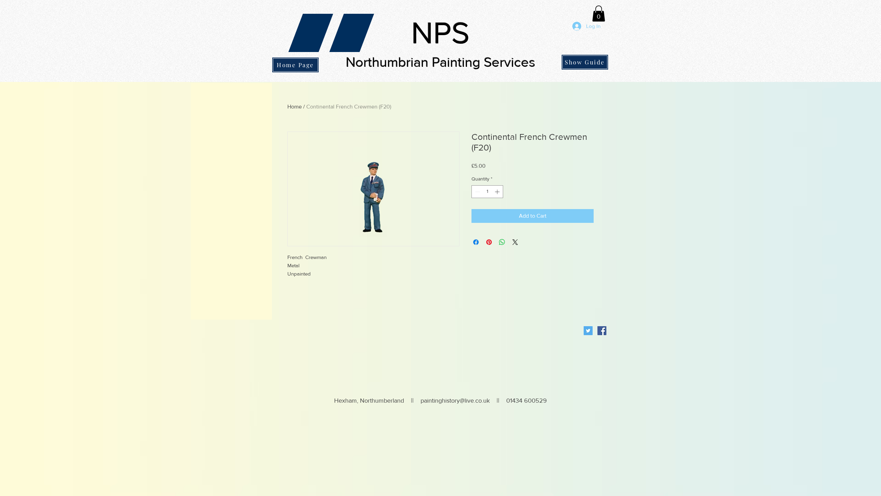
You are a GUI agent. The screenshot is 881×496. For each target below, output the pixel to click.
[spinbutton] (487, 192)
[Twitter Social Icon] (588, 330)
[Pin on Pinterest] (489, 242)
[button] (598, 14)
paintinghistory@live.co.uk (455, 400)
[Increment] (497, 192)
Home (294, 107)
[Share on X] (515, 242)
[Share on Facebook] (476, 242)
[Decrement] (477, 192)
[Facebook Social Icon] (601, 330)
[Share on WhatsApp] (502, 242)
